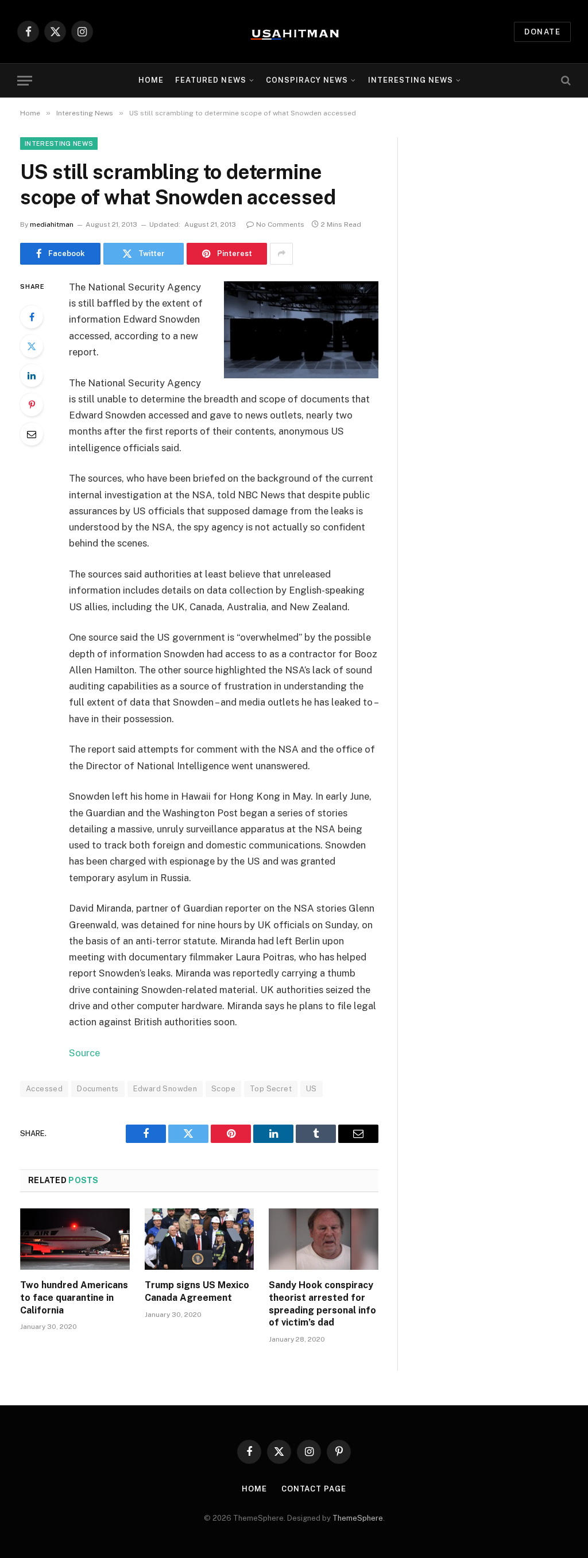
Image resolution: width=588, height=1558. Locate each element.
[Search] (565, 81)
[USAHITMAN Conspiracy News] (294, 31)
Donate (542, 32)
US (311, 1088)
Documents (98, 1088)
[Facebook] (31, 316)
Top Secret (271, 1088)
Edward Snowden (165, 1088)
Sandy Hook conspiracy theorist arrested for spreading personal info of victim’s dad (322, 1304)
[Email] (31, 434)
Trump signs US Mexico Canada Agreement (197, 1291)
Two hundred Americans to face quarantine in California (74, 1298)
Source (84, 1053)
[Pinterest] (31, 404)
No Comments (280, 224)
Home (151, 80)
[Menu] (24, 81)
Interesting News (410, 80)
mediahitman (52, 224)
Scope (223, 1088)
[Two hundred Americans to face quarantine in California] (75, 1239)
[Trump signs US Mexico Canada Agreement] (199, 1239)
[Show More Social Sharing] (281, 254)
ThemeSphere (357, 1518)
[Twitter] (31, 346)
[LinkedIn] (31, 375)
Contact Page (313, 1489)
